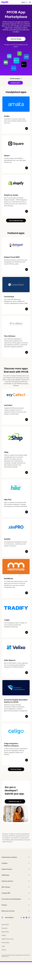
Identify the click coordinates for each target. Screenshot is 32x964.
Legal (3, 946)
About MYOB (5, 924)
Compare (4, 863)
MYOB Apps (5, 875)
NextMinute (8, 579)
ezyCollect (8, 405)
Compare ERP (6, 893)
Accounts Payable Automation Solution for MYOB (16, 701)
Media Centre (5, 931)
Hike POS (7, 500)
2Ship (6, 452)
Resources (4, 928)
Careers (4, 935)
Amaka (6, 116)
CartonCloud (9, 297)
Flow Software (9, 336)
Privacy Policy (5, 942)
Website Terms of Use (7, 939)
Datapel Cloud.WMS (12, 257)
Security (4, 949)
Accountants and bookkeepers (11, 899)
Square (7, 156)
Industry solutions (7, 881)
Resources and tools (8, 911)
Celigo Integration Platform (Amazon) (11, 745)
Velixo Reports (9, 660)
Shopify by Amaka (11, 195)
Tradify (7, 620)
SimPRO (7, 539)
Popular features (7, 869)
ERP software (6, 887)
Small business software (9, 857)
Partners (4, 905)
